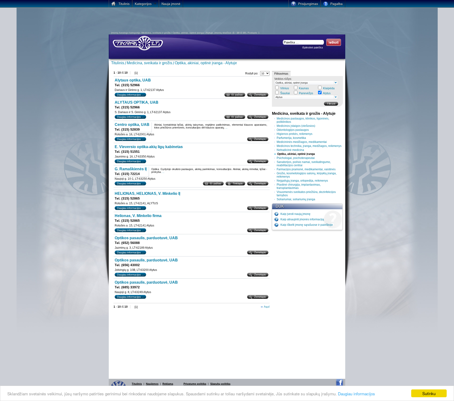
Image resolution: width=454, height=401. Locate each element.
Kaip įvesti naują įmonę (295, 214)
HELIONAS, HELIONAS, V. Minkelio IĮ (147, 194)
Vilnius (284, 88)
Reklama (167, 383)
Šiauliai (285, 93)
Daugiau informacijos (356, 394)
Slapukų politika (220, 383)
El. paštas (237, 94)
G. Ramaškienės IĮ (131, 169)
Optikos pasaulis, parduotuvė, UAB (146, 238)
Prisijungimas (308, 4)
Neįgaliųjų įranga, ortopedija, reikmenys (302, 180)
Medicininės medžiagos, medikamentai (302, 142)
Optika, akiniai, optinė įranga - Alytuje (206, 63)
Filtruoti (331, 103)
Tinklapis (238, 183)
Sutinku (429, 393)
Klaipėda (329, 88)
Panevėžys (306, 93)
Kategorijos (143, 4)
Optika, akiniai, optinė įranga (291, 82)
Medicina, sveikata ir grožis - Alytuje (304, 113)
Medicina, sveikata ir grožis (149, 63)
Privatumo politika (194, 383)
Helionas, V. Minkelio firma (138, 216)
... (226, 127)
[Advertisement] (195, 20)
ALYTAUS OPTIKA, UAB (136, 102)
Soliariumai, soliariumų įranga (296, 199)
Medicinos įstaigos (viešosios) (296, 126)
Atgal (267, 306)
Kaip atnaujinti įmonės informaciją (302, 219)
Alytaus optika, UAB (133, 80)
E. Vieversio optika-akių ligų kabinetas (149, 147)
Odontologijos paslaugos (293, 130)
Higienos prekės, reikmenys (294, 134)
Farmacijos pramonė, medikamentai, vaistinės (306, 169)
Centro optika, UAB (132, 125)
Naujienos (152, 383)
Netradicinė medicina (290, 150)
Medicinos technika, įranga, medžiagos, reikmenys (309, 146)
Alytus (327, 93)
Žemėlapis (260, 94)
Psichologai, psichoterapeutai (296, 158)
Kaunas (304, 88)
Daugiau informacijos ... (130, 94)
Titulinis (117, 63)
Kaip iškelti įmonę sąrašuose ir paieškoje (306, 224)
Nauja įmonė (171, 4)
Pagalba (336, 4)
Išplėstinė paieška (312, 47)
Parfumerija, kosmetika (291, 138)
